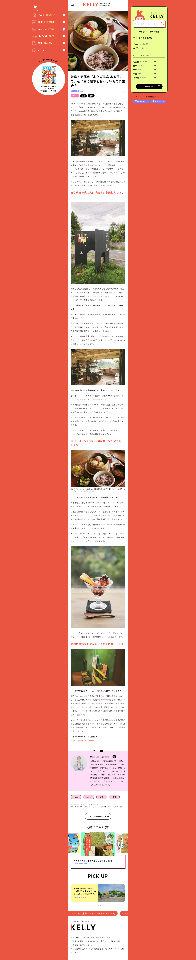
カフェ (93, 804)
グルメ (85, 804)
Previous (80, 844)
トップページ (75, 804)
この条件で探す (149, 86)
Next (115, 844)
